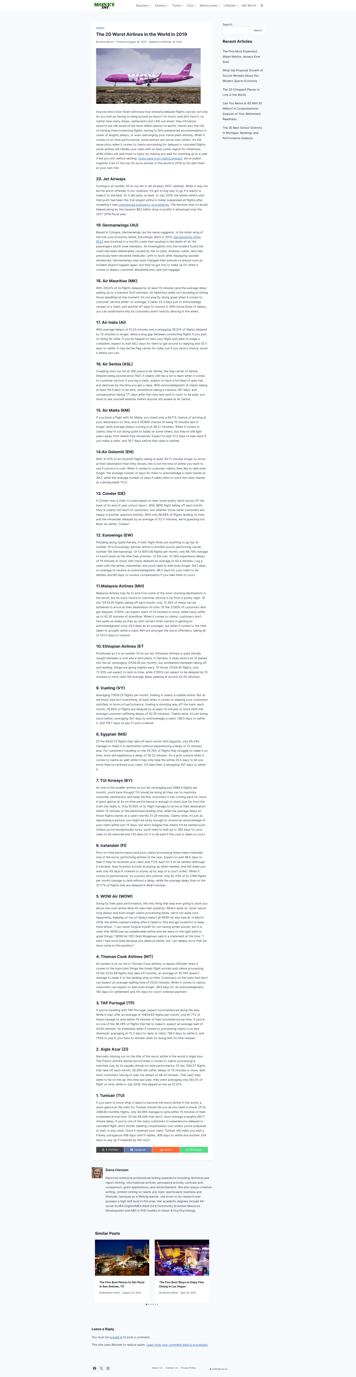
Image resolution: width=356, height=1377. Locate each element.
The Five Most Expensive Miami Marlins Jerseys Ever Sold (241, 57)
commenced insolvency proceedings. (144, 204)
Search (227, 24)
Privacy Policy (188, 1367)
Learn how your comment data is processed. (177, 1344)
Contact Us (171, 1367)
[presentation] (122, 1258)
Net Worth (249, 5)
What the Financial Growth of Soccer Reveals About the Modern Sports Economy (243, 76)
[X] (101, 1368)
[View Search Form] (261, 5)
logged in (116, 1337)
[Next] (204, 1270)
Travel (100, 28)
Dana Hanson (106, 41)
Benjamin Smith (111, 1292)
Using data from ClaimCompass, (160, 158)
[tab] (146, 1304)
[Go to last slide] (99, 1270)
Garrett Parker (170, 1292)
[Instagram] (108, 1368)
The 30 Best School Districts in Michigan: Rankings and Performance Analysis (242, 133)
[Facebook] (94, 1368)
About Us (157, 1367)
